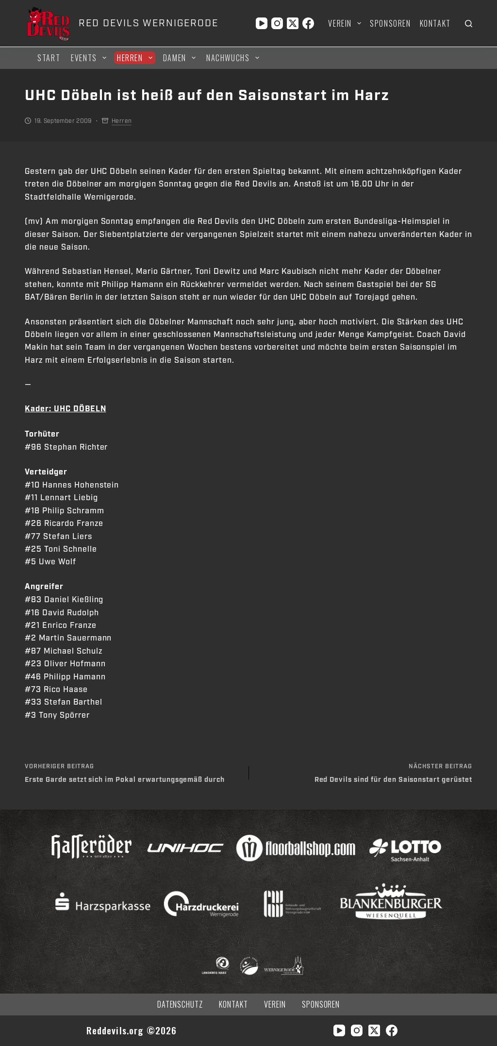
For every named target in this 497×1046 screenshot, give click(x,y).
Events (84, 58)
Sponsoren (390, 23)
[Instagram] (277, 23)
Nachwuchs (227, 58)
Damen (174, 58)
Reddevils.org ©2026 (131, 1030)
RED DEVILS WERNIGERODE (148, 23)
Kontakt (435, 23)
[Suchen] (468, 23)
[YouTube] (261, 23)
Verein (340, 23)
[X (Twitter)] (292, 23)
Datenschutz (180, 1004)
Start (48, 58)
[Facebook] (308, 23)
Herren (130, 58)
